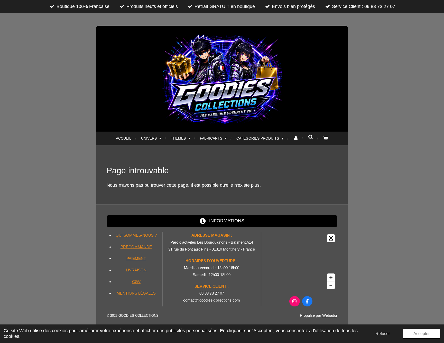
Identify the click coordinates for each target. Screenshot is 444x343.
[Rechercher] (310, 137)
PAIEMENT (136, 258)
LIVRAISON (136, 270)
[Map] (300, 261)
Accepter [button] (421, 333)
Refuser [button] (382, 333)
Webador (329, 315)
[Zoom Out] (331, 285)
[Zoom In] (331, 277)
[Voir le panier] (325, 138)
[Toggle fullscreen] (331, 238)
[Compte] (295, 138)
